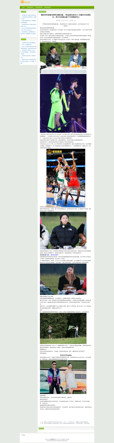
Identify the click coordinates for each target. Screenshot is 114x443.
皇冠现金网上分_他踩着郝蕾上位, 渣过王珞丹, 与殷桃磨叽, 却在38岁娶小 (28, 33)
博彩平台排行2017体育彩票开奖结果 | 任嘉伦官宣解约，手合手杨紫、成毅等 (28, 61)
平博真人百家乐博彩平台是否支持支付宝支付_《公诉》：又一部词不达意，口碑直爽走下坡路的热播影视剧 (66, 422)
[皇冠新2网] (25, 3)
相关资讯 (41, 428)
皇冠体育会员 (42, 11)
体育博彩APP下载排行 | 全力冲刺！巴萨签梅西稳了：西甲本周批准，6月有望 (28, 52)
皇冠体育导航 (49, 440)
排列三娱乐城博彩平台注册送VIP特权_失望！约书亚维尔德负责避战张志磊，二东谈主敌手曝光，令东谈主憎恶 (66, 423)
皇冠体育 (54, 440)
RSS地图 (62, 439)
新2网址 (66, 440)
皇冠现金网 (58, 440)
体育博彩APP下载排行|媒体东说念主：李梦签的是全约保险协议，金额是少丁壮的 (28, 17)
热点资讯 (23, 11)
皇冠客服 (62, 440)
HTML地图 (67, 439)
